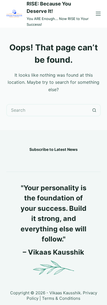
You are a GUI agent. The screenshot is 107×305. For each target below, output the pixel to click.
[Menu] (98, 13)
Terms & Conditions (61, 298)
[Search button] (94, 110)
